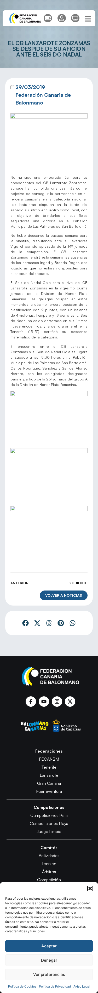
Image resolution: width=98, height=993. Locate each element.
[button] (90, 888)
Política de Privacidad (55, 986)
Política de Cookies (22, 986)
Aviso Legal (81, 986)
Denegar (49, 960)
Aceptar (49, 945)
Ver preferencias (49, 974)
